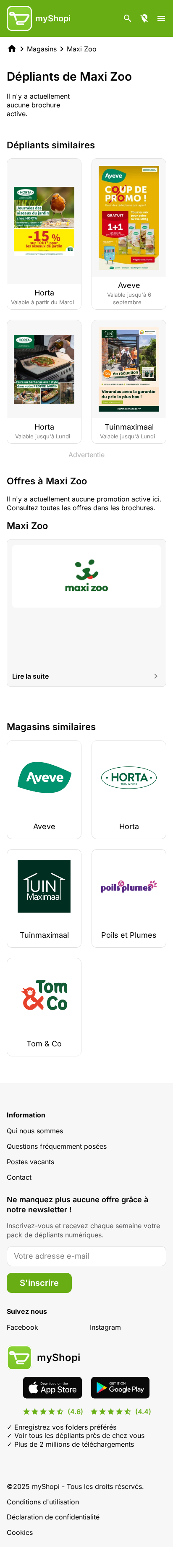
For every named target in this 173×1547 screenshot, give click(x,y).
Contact (19, 1177)
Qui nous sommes (35, 1131)
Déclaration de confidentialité (53, 1517)
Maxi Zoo (82, 49)
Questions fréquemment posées (57, 1146)
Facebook (22, 1327)
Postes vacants (30, 1162)
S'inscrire (39, 1283)
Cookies (20, 1532)
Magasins (42, 49)
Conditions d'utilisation (43, 1502)
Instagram (105, 1327)
